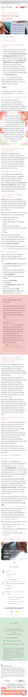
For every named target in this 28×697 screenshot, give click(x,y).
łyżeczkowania (5, 237)
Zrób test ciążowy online (19, 93)
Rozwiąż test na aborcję (10, 531)
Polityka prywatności (22, 662)
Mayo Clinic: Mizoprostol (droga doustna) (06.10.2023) (16, 603)
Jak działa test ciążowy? (12, 320)
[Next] (26, 551)
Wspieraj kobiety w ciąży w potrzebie (15, 644)
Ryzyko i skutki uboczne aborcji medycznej (15, 248)
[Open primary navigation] (26, 7)
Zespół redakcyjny (12, 580)
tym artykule (6, 77)
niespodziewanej (18, 472)
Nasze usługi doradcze (12, 637)
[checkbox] (2, 681)
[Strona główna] (6, 7)
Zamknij (26, 2)
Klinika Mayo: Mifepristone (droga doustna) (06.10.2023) (16, 599)
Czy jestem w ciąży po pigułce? (11, 455)
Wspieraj (22, 7)
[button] (3, 663)
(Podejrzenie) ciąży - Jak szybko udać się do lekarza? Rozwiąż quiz (14, 347)
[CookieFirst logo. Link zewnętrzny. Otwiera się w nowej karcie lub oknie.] (1, 664)
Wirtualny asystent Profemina (13, 641)
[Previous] (2, 551)
